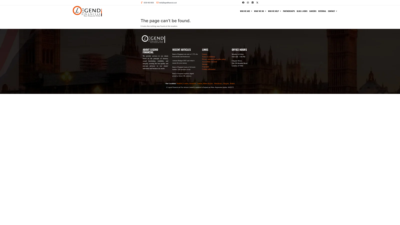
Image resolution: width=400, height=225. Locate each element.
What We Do (259, 11)
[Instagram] (248, 3)
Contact (331, 11)
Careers (312, 11)
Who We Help (273, 11)
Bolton (232, 83)
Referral (322, 11)
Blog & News (302, 11)
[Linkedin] (253, 3)
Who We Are (245, 11)
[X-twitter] (257, 3)
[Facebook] (243, 3)
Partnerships (289, 11)
